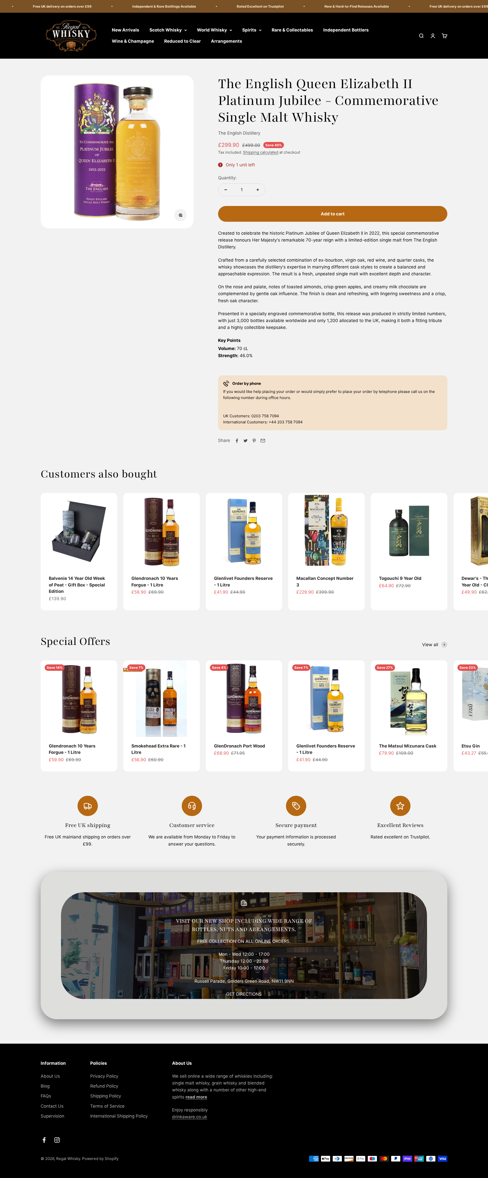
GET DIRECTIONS (244, 994)
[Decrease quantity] (225, 190)
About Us (50, 1076)
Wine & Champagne (133, 41)
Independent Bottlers (346, 30)
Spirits (249, 30)
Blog (45, 1086)
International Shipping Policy (119, 1116)
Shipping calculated (260, 152)
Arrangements (226, 41)
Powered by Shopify (100, 1158)
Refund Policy (104, 1086)
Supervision (52, 1116)
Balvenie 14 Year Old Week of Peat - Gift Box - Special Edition (77, 585)
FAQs (46, 1096)
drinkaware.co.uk (189, 1116)
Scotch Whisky (165, 30)
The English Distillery (239, 133)
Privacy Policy (104, 1076)
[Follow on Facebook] (44, 1140)
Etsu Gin (471, 746)
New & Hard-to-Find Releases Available (338, 6)
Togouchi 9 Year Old (400, 578)
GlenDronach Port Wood (239, 746)
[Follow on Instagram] (57, 1140)
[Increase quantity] (257, 190)
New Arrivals (125, 30)
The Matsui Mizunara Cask (407, 746)
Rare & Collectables (292, 30)
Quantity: (227, 177)
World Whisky (212, 30)
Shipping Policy (105, 1096)
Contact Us (52, 1106)
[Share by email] (262, 440)
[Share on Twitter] (245, 440)
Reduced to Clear (182, 41)
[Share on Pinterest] (254, 440)
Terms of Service (107, 1106)
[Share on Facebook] (237, 440)
